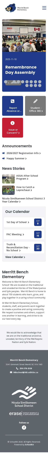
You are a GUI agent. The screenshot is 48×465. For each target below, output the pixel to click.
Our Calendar (17, 211)
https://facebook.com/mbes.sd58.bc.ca (24, 427)
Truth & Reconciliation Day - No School (18, 247)
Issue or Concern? (12, 131)
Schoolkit (29, 444)
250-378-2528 (26, 368)
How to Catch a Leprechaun (25, 189)
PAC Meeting (14, 234)
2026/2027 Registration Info (23, 153)
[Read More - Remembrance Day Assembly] (24, 55)
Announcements (17, 146)
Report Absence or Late (13, 110)
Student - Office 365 (35, 109)
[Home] (17, 8)
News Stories (13, 168)
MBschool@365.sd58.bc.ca (25, 372)
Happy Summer (16, 158)
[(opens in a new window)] (24, 396)
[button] (5, 81)
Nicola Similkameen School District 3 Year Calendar (23, 200)
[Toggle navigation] (44, 8)
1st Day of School (16, 222)
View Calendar (14, 257)
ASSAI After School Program (27, 177)
